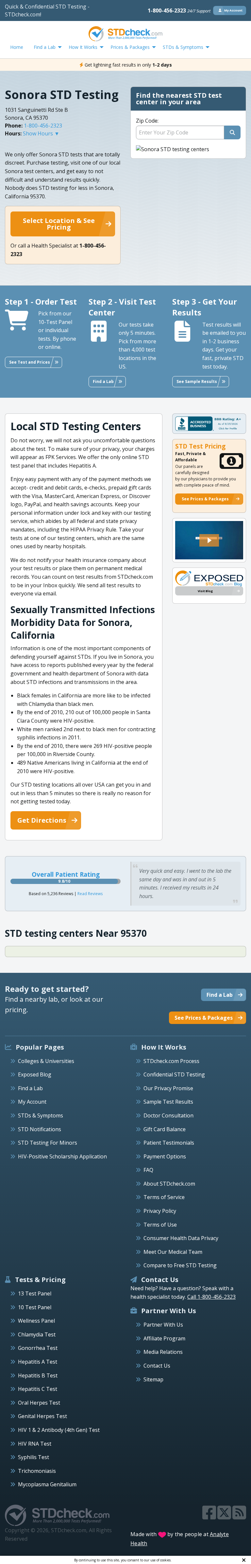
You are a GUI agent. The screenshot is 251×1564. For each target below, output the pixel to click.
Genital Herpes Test (42, 1416)
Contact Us (156, 1365)
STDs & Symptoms (40, 1115)
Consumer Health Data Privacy (180, 1238)
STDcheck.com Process (171, 1061)
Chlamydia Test (37, 1334)
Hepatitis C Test (37, 1389)
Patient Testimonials (168, 1142)
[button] (209, 540)
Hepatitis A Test (37, 1361)
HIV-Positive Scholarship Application (62, 1156)
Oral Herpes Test (39, 1402)
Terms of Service (164, 1197)
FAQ (148, 1169)
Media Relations (163, 1351)
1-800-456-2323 (179, 10)
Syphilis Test (33, 1457)
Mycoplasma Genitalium (47, 1484)
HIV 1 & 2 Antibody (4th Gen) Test (59, 1430)
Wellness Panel (36, 1320)
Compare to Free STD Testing (180, 1265)
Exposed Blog (34, 1074)
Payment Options (164, 1156)
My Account (32, 1101)
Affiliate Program (164, 1338)
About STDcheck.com (169, 1183)
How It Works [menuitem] (83, 47)
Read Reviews (90, 893)
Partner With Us (163, 1324)
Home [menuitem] (16, 47)
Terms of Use (160, 1224)
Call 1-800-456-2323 (211, 1296)
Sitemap (153, 1379)
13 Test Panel (34, 1293)
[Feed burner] (239, 1516)
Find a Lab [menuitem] (45, 47)
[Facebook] (209, 1516)
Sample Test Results (168, 1101)
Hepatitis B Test (38, 1375)
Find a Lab (30, 1088)
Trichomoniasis (37, 1470)
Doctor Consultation (168, 1115)
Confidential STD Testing (174, 1074)
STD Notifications (39, 1129)
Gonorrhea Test (38, 1348)
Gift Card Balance (164, 1129)
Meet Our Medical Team (172, 1251)
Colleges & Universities (46, 1061)
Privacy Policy (159, 1210)
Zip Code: (147, 120)
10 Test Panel (34, 1307)
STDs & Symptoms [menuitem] (183, 47)
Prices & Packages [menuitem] (130, 47)
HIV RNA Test (34, 1443)
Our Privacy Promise (168, 1088)
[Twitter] (224, 1516)
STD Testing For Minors (47, 1142)
